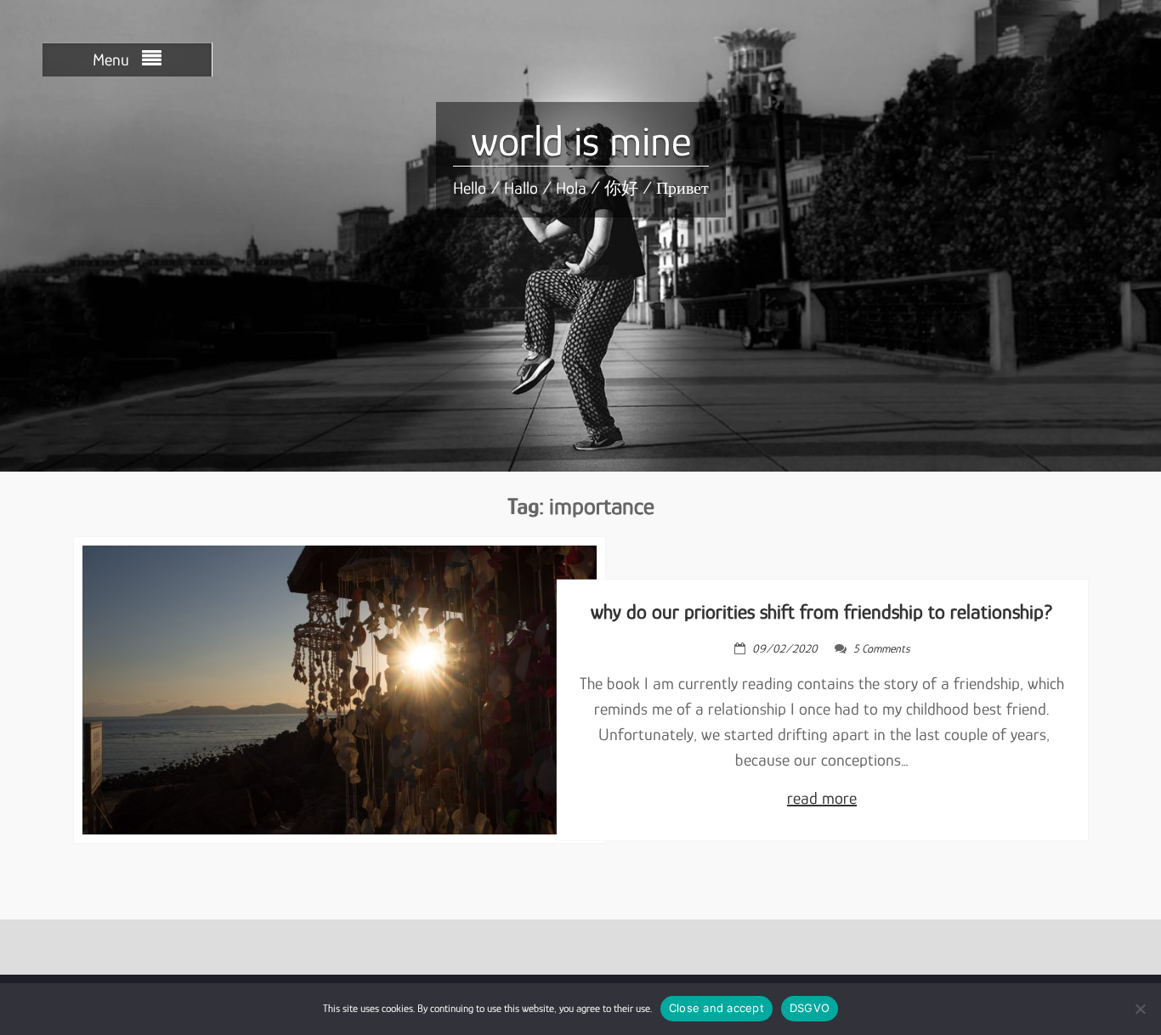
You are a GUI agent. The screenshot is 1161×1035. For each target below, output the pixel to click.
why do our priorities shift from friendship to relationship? (822, 611)
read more (822, 798)
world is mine (581, 140)
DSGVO (810, 1008)
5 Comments (881, 648)
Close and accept (716, 1008)
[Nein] (1139, 1008)
